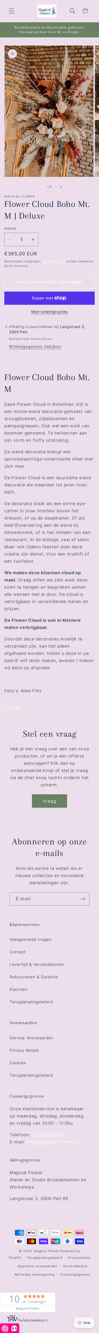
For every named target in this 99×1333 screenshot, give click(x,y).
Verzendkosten (53, 261)
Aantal (10, 228)
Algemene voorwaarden (37, 1266)
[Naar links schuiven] (38, 186)
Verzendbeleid (75, 1266)
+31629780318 (48, 1134)
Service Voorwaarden (31, 1037)
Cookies (18, 1062)
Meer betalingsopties (49, 312)
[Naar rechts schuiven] (61, 186)
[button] (11, 11)
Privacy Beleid (24, 1050)
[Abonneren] (82, 899)
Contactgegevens (75, 1274)
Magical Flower (46, 1251)
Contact (18, 952)
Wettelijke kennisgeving (34, 1274)
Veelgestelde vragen (31, 939)
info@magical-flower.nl (51, 1141)
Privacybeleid (79, 1258)
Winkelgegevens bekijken (35, 346)
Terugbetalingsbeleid (31, 1001)
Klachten (19, 989)
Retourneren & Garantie (34, 976)
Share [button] (15, 707)
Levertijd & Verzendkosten (37, 964)
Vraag (49, 801)
